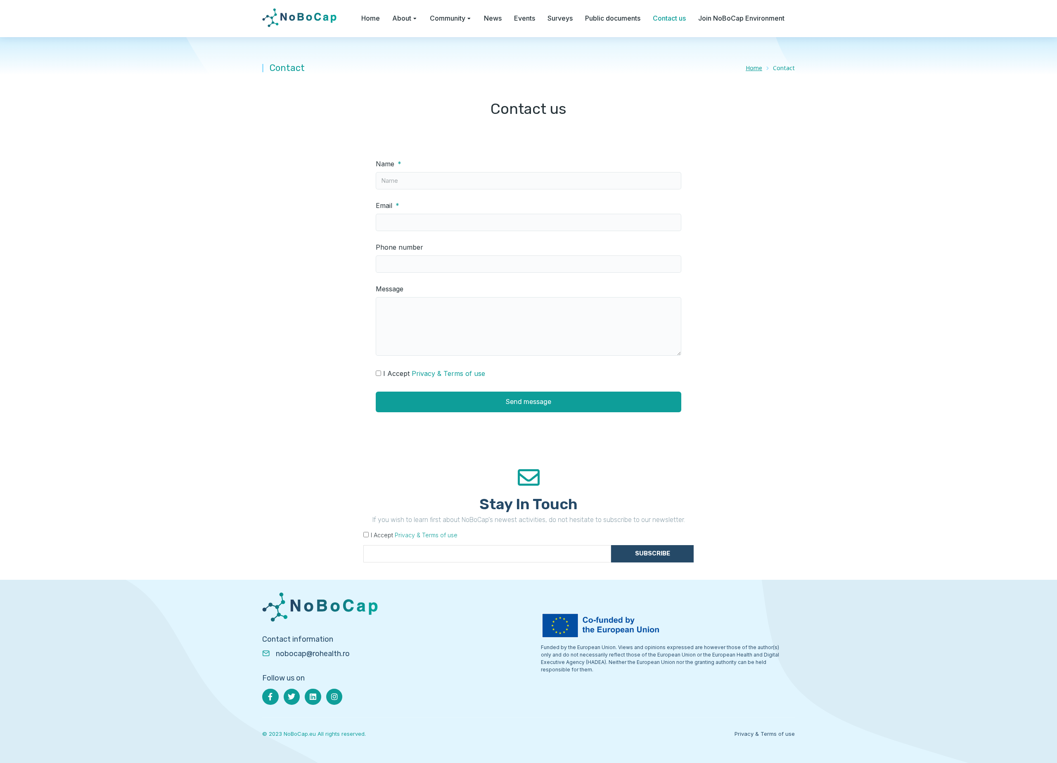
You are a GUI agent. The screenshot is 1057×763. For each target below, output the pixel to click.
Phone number (399, 247)
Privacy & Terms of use (448, 373)
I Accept (434, 373)
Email (385, 206)
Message (389, 289)
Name (386, 164)
